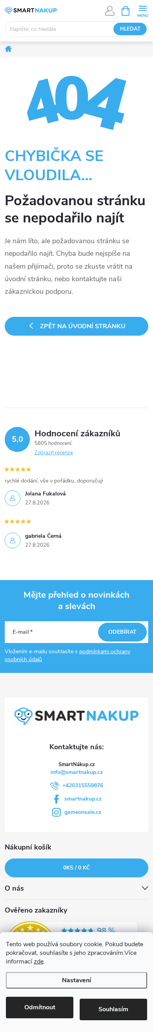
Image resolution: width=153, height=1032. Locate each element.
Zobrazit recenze (54, 452)
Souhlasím (113, 1009)
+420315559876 (82, 785)
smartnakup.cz (83, 798)
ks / (76, 867)
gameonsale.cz (82, 812)
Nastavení (76, 980)
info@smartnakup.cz (77, 772)
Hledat (130, 29)
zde (39, 961)
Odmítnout (39, 1007)
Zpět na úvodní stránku (83, 326)
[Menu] (142, 10)
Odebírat (122, 632)
